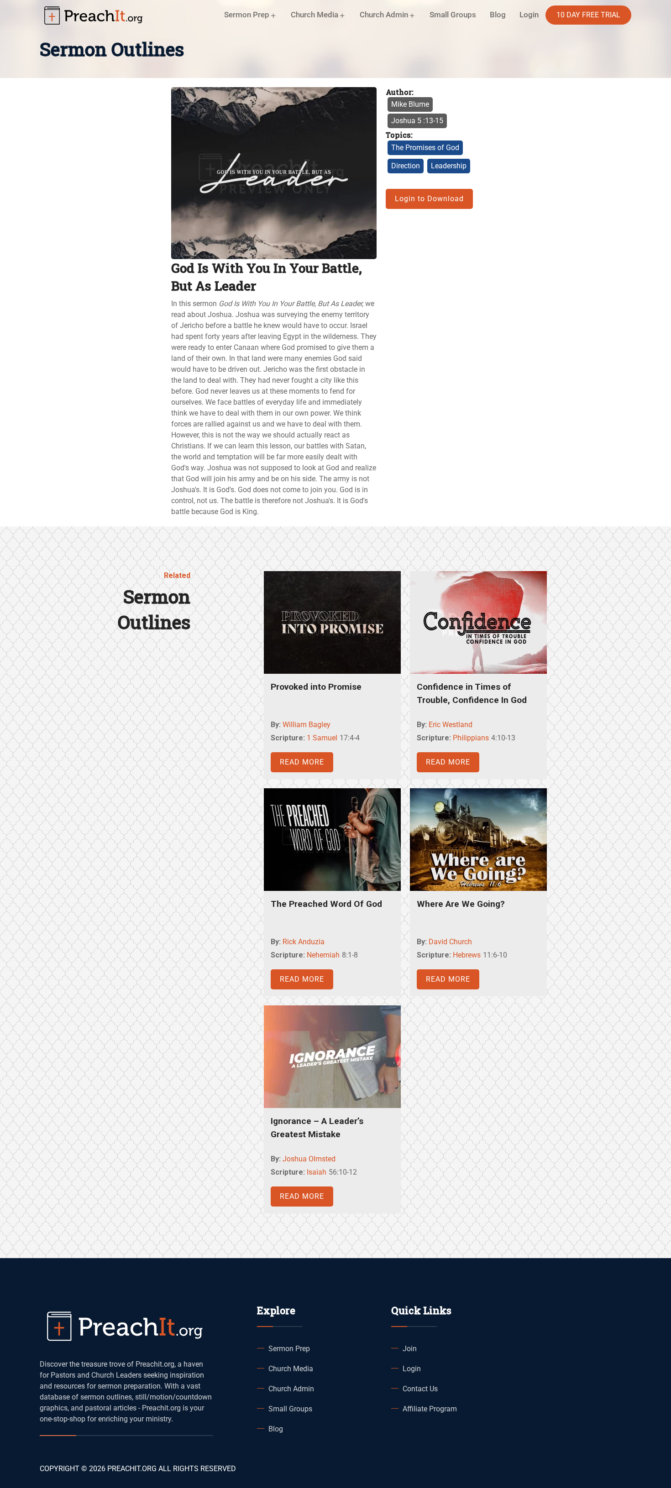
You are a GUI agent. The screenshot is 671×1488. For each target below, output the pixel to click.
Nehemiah (323, 955)
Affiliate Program (430, 1409)
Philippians (471, 738)
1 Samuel (322, 738)
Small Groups (453, 14)
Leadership (449, 165)
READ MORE (302, 762)
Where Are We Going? (461, 904)
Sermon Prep (289, 1348)
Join (410, 1348)
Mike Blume (410, 104)
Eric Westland (450, 724)
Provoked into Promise (316, 687)
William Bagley (306, 724)
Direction (405, 165)
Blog (498, 14)
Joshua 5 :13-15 (417, 120)
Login (412, 1368)
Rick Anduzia (304, 941)
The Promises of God (425, 147)
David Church (450, 941)
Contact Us (420, 1388)
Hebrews (467, 955)
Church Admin (291, 1388)
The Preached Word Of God (326, 904)
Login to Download (429, 198)
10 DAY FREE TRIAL (588, 14)
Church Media (290, 1368)
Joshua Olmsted (309, 1159)
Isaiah (316, 1172)
